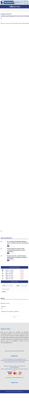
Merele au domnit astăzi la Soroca (10, 9)
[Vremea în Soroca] (5, 303)
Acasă (2, 9)
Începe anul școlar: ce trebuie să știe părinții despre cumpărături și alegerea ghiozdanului (17, 257)
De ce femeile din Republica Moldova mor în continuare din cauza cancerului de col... (17, 243)
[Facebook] (11, 386)
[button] (27, 6)
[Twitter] (18, 386)
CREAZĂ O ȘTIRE (5, 329)
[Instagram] (14, 386)
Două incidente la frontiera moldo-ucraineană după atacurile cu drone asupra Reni (16, 250)
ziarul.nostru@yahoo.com (17, 377)
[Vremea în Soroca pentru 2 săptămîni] (10, 311)
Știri (8, 246)
